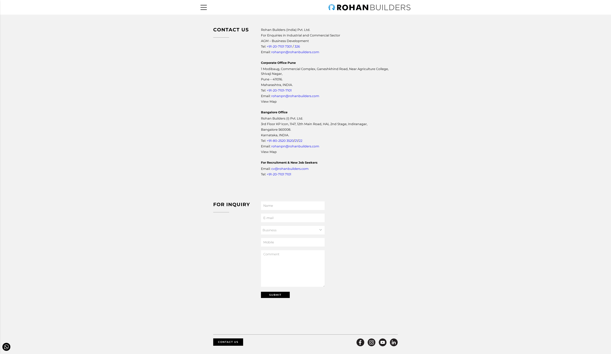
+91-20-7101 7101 (279, 174)
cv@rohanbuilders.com (290, 169)
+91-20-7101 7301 (279, 46)
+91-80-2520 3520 (280, 141)
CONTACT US (228, 341)
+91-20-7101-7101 (279, 90)
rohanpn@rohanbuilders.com (295, 52)
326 (297, 46)
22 (300, 141)
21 (296, 141)
